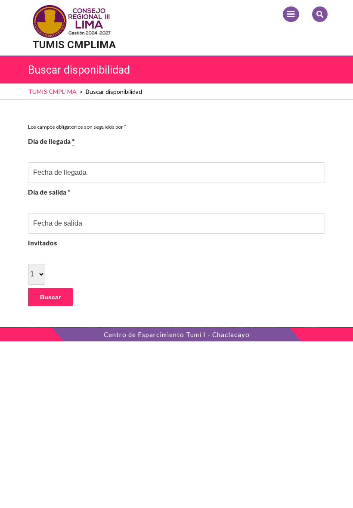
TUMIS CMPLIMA (74, 45)
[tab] (291, 14)
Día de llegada (51, 141)
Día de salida (49, 192)
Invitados (42, 243)
